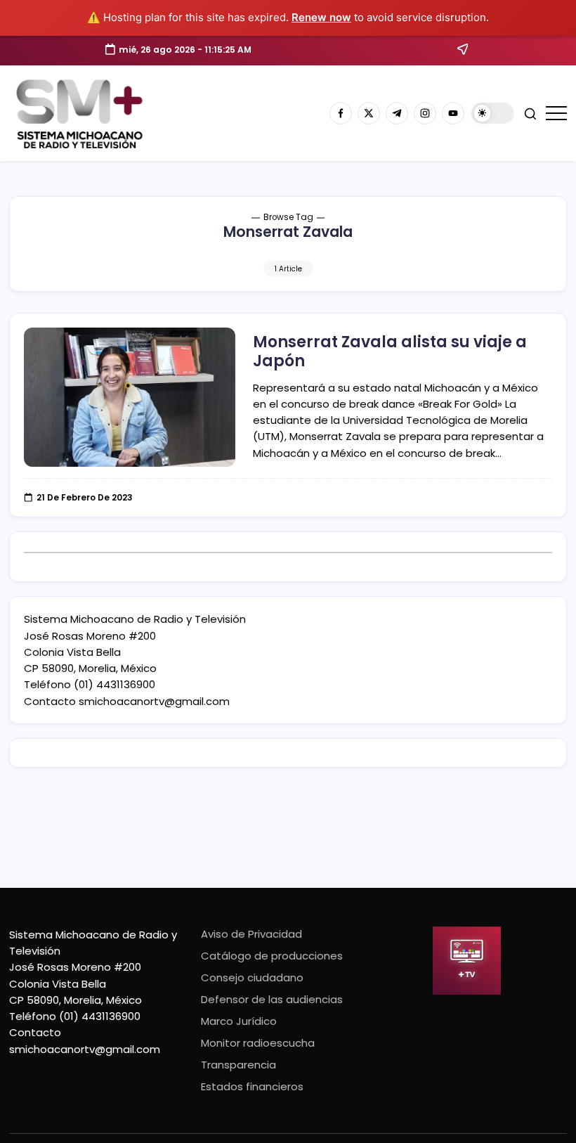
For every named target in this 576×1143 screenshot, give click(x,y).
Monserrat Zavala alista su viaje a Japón (390, 351)
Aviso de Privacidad (251, 933)
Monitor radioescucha (258, 1042)
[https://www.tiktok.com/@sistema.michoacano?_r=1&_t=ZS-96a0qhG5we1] (397, 113)
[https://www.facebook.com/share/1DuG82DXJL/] (340, 113)
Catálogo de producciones (272, 955)
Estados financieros (252, 1086)
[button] (492, 113)
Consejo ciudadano (252, 977)
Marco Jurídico (239, 1021)
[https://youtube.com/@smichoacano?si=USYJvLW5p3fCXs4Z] (453, 113)
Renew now (321, 17)
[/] (369, 113)
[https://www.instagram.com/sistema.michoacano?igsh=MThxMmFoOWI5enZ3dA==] (425, 113)
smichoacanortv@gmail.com (154, 701)
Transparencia (238, 1064)
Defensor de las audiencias (272, 999)
